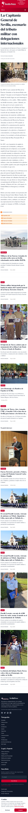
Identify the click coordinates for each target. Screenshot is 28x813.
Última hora (4, 722)
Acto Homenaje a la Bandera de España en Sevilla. (12, 389)
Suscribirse (14, 781)
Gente (2, 729)
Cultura (3, 737)
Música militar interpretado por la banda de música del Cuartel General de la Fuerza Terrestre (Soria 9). (14, 287)
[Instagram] (7, 713)
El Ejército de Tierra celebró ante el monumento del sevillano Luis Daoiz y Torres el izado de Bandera (13, 346)
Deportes (3, 731)
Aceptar (21, 810)
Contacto (3, 764)
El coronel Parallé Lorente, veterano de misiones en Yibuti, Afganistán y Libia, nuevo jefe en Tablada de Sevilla (13, 516)
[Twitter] (5, 713)
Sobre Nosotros (5, 751)
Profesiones (4, 740)
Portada (3, 720)
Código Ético (4, 753)
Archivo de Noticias (6, 742)
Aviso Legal (4, 762)
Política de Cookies (6, 758)
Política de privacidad (5, 785)
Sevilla (3, 724)
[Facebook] (2, 713)
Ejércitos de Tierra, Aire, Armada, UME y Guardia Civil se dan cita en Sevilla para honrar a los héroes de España (13, 412)
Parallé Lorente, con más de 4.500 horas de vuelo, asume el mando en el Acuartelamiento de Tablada (14, 615)
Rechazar (7, 810)
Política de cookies (19, 806)
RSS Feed (3, 744)
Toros (2, 733)
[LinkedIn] (10, 713)
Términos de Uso (5, 760)
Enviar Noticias (5, 793)
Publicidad (4, 789)
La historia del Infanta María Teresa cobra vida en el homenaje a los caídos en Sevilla (14, 672)
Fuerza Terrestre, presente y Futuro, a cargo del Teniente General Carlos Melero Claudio (14, 473)
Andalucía (3, 726)
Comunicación (5, 735)
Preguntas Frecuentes (7, 791)
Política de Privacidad (6, 756)
